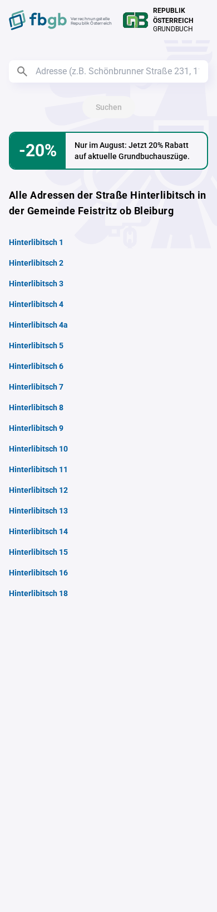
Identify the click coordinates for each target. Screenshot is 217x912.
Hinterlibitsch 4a (38, 324)
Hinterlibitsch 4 (36, 304)
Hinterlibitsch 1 (36, 242)
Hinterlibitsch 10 (38, 448)
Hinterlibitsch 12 (38, 490)
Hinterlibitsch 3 (36, 283)
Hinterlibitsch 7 (36, 386)
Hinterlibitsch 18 (38, 593)
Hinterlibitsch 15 (38, 552)
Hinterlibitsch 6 (36, 366)
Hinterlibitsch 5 (36, 345)
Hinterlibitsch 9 (36, 428)
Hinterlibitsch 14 (38, 531)
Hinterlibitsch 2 (36, 262)
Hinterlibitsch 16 (38, 572)
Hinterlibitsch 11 (38, 469)
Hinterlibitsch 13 (38, 510)
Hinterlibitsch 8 (36, 407)
